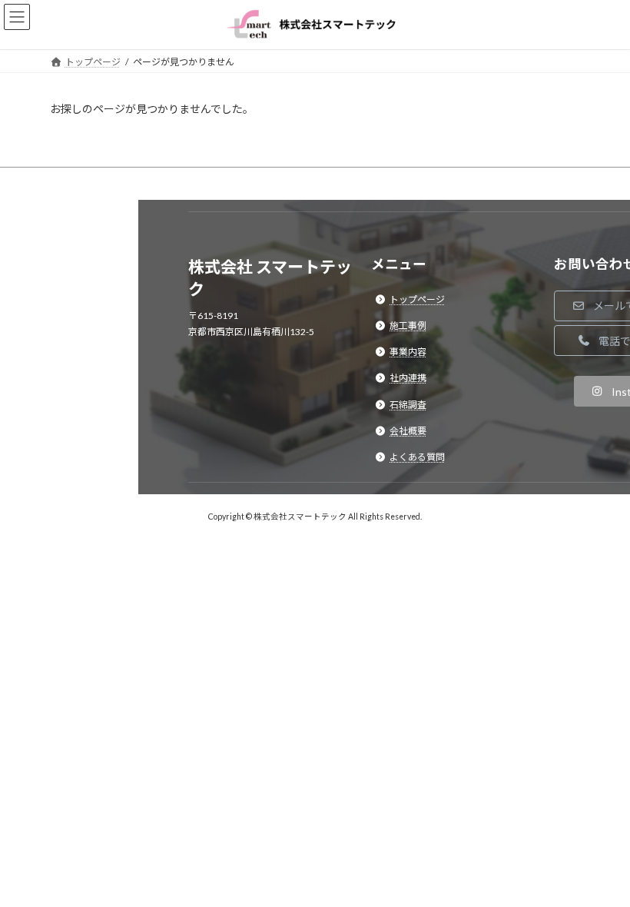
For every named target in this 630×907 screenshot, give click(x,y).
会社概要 (408, 431)
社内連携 (408, 378)
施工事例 (408, 325)
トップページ (417, 298)
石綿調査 (408, 404)
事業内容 (408, 351)
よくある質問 (417, 457)
